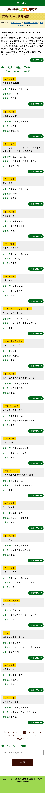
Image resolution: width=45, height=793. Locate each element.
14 (33, 732)
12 (25, 732)
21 (24, 735)
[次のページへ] (32, 735)
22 (28, 735)
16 (40, 732)
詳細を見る (35, 104)
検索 (23, 762)
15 (37, 732)
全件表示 (36, 60)
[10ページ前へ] (17, 732)
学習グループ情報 (31, 22)
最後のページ (22, 738)
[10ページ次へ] (36, 735)
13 (29, 732)
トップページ (16, 22)
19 (17, 735)
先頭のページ (9, 732)
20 (21, 735)
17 (9, 735)
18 (13, 735)
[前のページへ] (20, 732)
